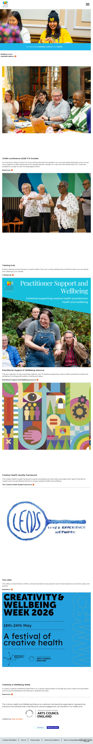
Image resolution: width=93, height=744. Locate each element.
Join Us (23, 740)
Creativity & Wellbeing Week (16, 685)
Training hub (8, 265)
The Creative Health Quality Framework (17, 485)
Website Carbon (52, 727)
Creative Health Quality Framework (19, 475)
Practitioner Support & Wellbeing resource (23, 370)
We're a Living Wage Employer (74, 740)
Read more (6, 170)
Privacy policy (35, 740)
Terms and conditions (51, 740)
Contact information (10, 740)
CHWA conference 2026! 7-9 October (20, 158)
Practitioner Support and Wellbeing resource (19, 380)
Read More (6, 589)
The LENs (7, 580)
